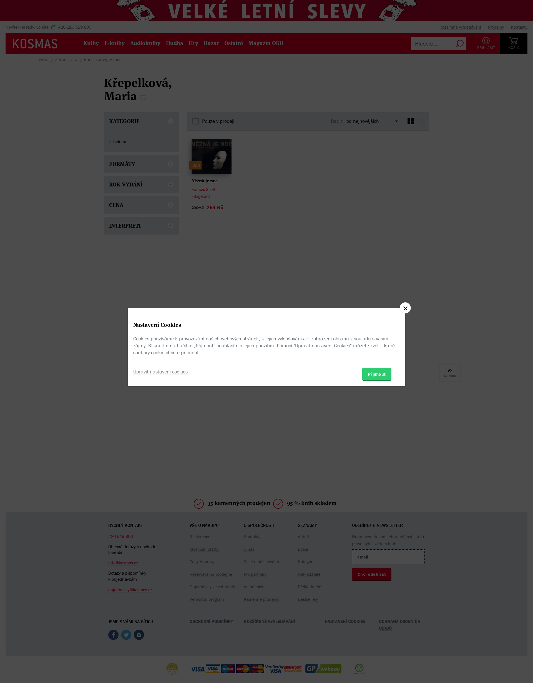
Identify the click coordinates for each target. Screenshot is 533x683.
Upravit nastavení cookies (160, 371)
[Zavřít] (405, 307)
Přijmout (377, 374)
